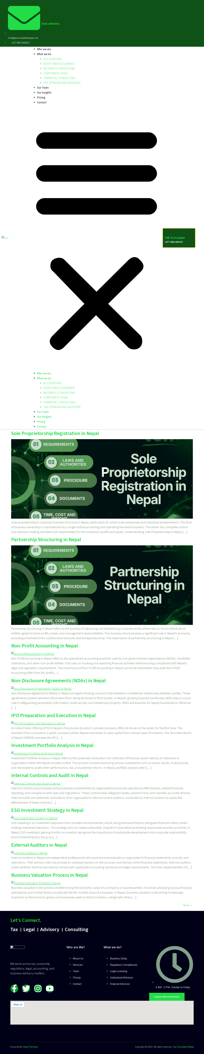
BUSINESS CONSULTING (59, 68)
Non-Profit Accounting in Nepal (44, 646)
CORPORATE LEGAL (55, 73)
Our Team (43, 88)
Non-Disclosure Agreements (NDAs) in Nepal (58, 680)
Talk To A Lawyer (174, 238)
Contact (42, 102)
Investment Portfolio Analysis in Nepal (52, 745)
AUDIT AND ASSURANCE (59, 64)
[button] (97, 238)
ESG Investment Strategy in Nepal (47, 810)
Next (188, 905)
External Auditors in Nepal (39, 845)
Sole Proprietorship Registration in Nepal (55, 433)
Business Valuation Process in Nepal (49, 875)
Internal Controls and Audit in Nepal (49, 775)
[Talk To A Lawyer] (166, 230)
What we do (44, 54)
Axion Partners (30, 1047)
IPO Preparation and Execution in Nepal (53, 715)
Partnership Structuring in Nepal (46, 539)
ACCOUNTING (52, 59)
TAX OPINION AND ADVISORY (62, 83)
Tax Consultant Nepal (183, 1047)
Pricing (41, 98)
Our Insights (44, 93)
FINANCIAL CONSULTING (59, 78)
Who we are (44, 49)
